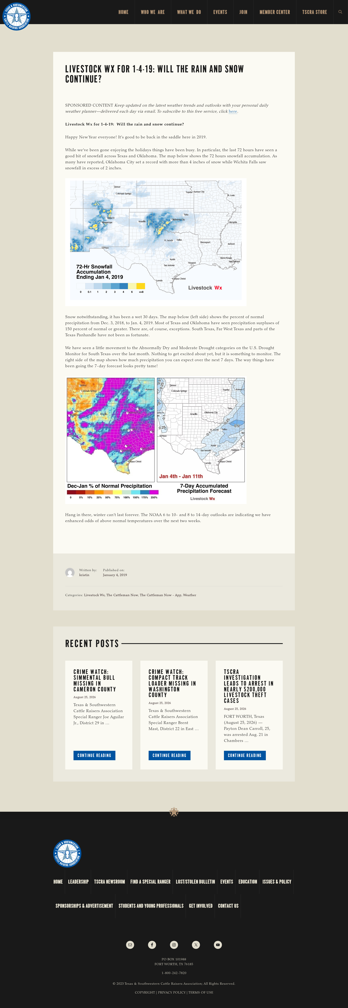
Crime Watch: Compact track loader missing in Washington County (172, 683)
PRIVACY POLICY (172, 992)
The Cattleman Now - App (160, 595)
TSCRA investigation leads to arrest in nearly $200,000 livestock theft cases (249, 686)
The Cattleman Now (122, 595)
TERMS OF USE (200, 992)
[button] (341, 12)
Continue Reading (96, 756)
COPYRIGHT (145, 992)
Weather (189, 595)
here (233, 112)
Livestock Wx (94, 595)
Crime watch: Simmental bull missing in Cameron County (95, 680)
